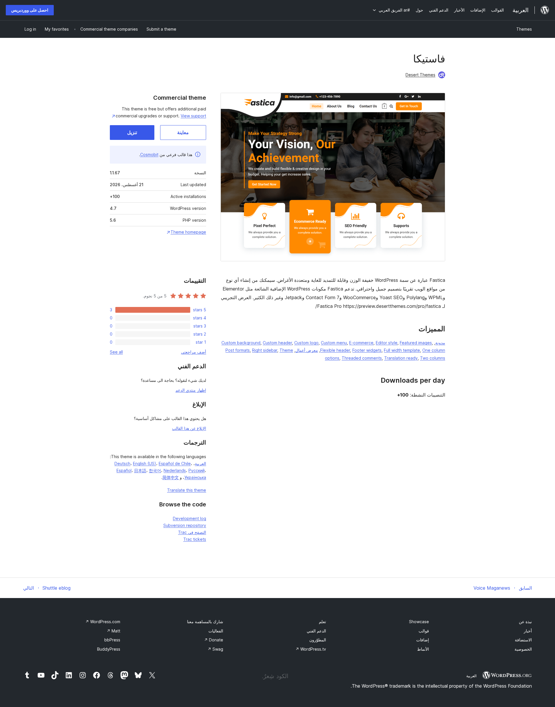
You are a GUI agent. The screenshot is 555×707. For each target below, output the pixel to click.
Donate (213, 639)
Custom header (277, 342)
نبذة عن (525, 621)
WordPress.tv (310, 649)
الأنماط (423, 649)
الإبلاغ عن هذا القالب (189, 428)
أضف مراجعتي (193, 351)
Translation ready (401, 358)
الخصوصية (523, 649)
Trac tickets (194, 539)
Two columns (432, 358)
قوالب (424, 630)
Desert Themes (420, 74)
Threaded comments (362, 358)
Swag (215, 649)
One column (433, 350)
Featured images (416, 342)
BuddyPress (108, 649)
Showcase (419, 621)
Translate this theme (186, 490)
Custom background (240, 342)
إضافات (422, 639)
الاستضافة (523, 639)
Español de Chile (175, 463)
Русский (196, 470)
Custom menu (334, 342)
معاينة (183, 132)
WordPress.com (102, 621)
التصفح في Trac (192, 532)
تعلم (322, 621)
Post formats (237, 350)
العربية (200, 463)
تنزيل (132, 132)
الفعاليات (215, 630)
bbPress (112, 639)
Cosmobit (149, 154)
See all (116, 351)
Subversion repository (184, 525)
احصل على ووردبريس (29, 10)
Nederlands (175, 470)
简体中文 (170, 477)
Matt (113, 630)
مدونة (440, 342)
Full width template (402, 350)
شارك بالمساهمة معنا (205, 621)
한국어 (155, 470)
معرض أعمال (306, 350)
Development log (189, 518)
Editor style (386, 342)
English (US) (144, 463)
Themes (524, 29)
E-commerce (361, 342)
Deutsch (122, 463)
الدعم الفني (316, 630)
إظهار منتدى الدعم (190, 390)
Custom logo (306, 342)
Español (124, 470)
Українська (195, 477)
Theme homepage (188, 232)
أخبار (528, 630)
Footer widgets (367, 350)
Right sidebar (264, 350)
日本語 (140, 470)
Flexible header (335, 350)
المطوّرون (317, 639)
